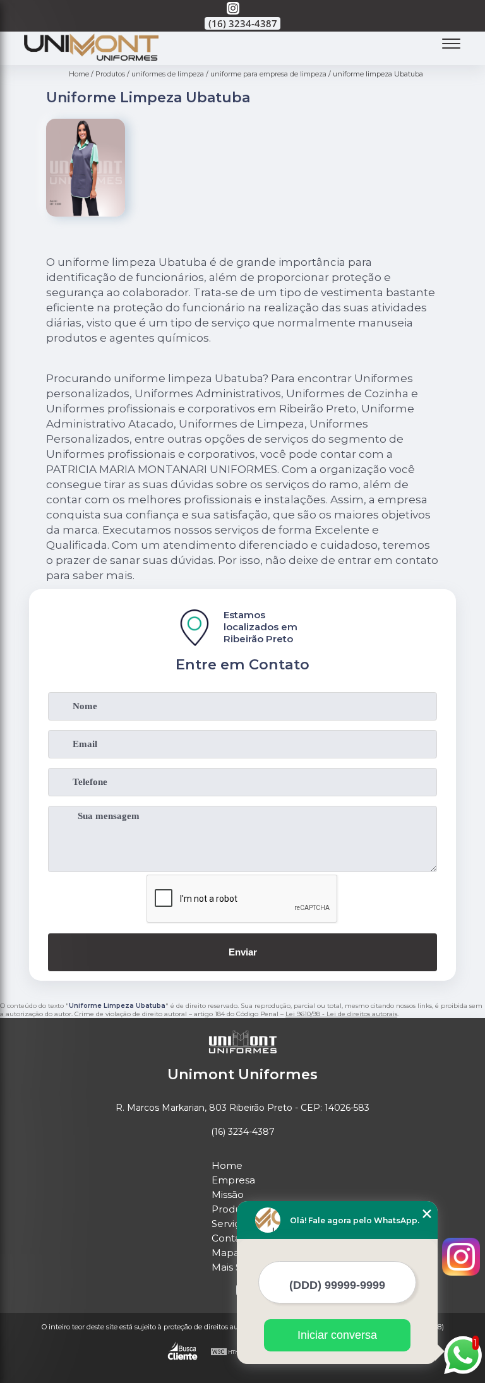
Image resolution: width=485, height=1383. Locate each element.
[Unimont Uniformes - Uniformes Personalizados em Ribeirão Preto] (91, 57)
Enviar (243, 952)
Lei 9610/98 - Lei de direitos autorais (341, 1014)
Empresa (233, 1180)
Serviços (231, 1224)
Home (227, 1165)
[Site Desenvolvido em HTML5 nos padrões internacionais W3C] (233, 1353)
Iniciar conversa (337, 1335)
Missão (228, 1194)
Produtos (234, 1209)
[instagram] (233, 9)
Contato (231, 1238)
